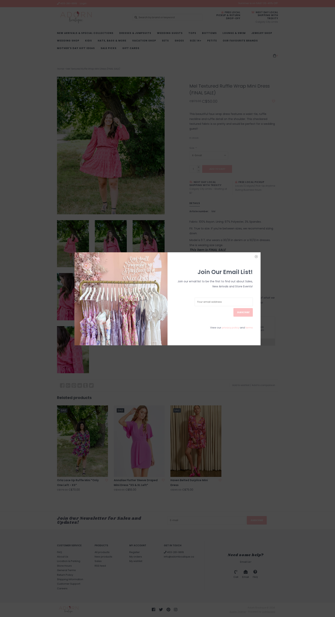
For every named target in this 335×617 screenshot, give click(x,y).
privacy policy (230, 327)
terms (249, 327)
